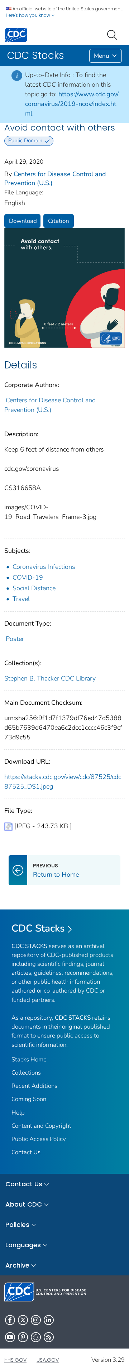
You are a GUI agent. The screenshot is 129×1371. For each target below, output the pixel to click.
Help (18, 1112)
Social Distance (34, 588)
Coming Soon (28, 1099)
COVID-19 (28, 577)
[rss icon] (48, 1337)
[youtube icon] (10, 1337)
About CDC (23, 1204)
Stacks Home (29, 1059)
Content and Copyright (41, 1126)
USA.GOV (48, 1360)
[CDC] (16, 34)
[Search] (113, 34)
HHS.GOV (15, 1360)
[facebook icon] (10, 1320)
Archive (17, 1265)
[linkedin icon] (48, 1320)
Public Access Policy (38, 1139)
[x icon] (23, 1320)
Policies (17, 1224)
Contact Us (25, 1152)
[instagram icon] (36, 1320)
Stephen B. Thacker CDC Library (50, 678)
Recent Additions (34, 1086)
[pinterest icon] (23, 1337)
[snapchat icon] (36, 1337)
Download (23, 221)
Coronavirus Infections (44, 566)
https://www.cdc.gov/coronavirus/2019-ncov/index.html (72, 104)
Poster (15, 638)
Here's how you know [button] (28, 15)
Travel (21, 599)
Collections (26, 1073)
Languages (23, 1244)
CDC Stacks (38, 928)
